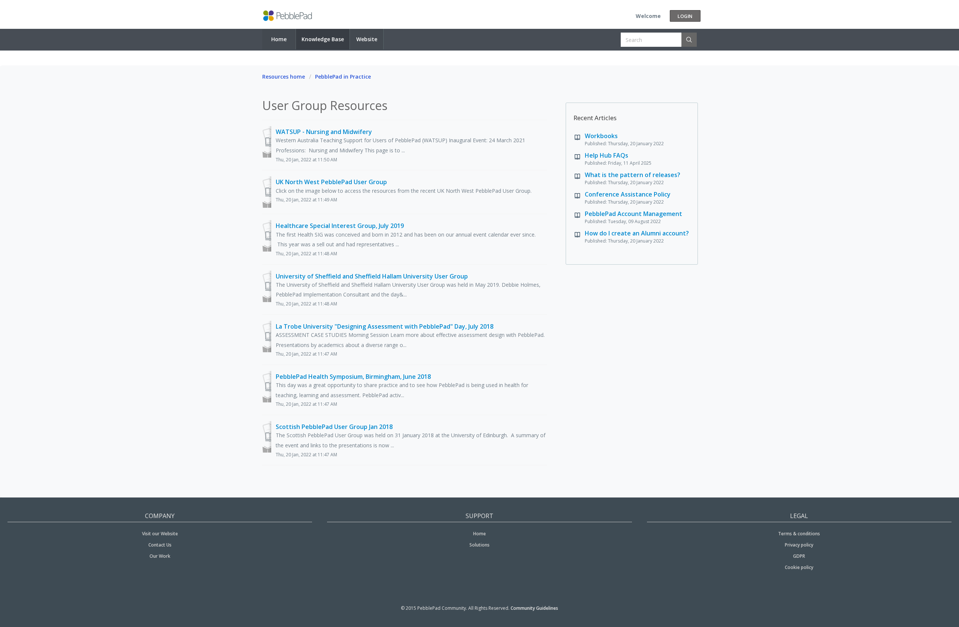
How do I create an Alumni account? (637, 233)
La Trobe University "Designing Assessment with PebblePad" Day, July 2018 (384, 326)
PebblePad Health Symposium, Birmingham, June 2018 (353, 376)
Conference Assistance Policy (628, 194)
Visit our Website (160, 533)
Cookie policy (799, 567)
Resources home (283, 76)
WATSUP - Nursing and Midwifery (324, 132)
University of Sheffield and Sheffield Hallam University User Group (372, 276)
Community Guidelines (534, 608)
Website (366, 39)
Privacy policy (799, 545)
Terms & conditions (799, 533)
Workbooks (601, 136)
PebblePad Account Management (633, 214)
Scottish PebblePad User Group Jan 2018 (334, 427)
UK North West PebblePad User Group (331, 182)
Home (279, 39)
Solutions (479, 545)
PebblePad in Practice (343, 76)
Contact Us (160, 545)
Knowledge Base (323, 39)
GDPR (799, 556)
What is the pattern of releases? (632, 175)
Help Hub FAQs (606, 155)
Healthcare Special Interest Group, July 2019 (340, 226)
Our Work (159, 556)
